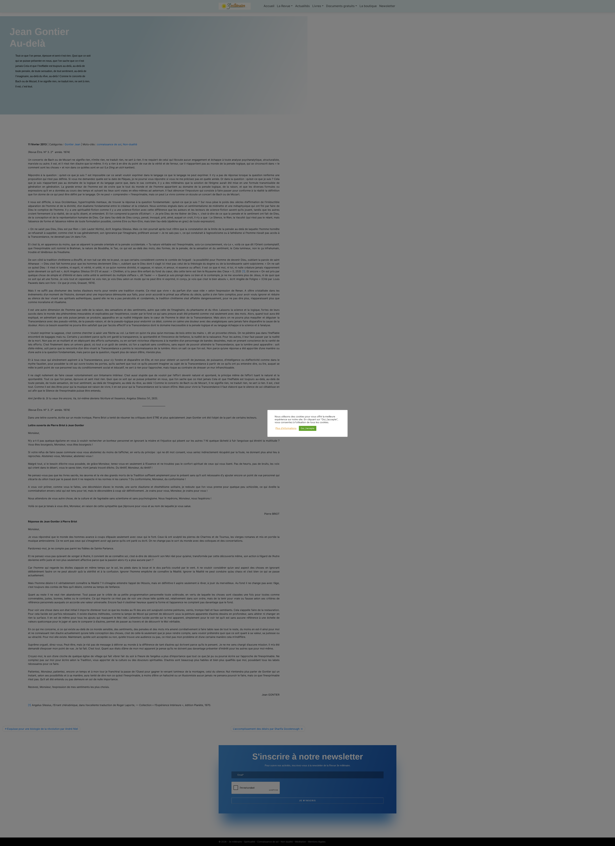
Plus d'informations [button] (285, 428)
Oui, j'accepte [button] (307, 428)
